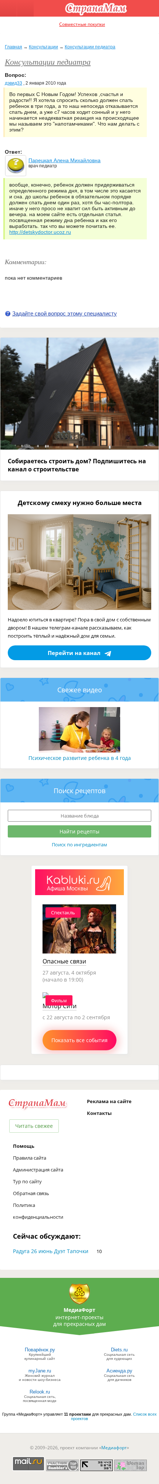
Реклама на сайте (109, 1101)
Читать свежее (34, 1125)
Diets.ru (119, 1349)
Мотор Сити (60, 1006)
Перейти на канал (74, 652)
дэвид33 (13, 83)
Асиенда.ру (119, 1371)
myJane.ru (39, 1371)
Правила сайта (29, 1157)
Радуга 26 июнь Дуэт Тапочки (50, 1251)
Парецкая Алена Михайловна (64, 160)
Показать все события (79, 1040)
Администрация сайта (38, 1169)
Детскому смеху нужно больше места (80, 502)
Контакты (99, 1113)
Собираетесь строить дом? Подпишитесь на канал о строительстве (77, 465)
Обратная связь (31, 1193)
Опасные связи (64, 961)
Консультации (43, 47)
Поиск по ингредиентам (79, 844)
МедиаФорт (79, 1309)
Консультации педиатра (90, 47)
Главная (13, 47)
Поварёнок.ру (40, 1349)
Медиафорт (114, 1447)
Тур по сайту (27, 1181)
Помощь (23, 1146)
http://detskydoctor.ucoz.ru (40, 232)
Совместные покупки (82, 24)
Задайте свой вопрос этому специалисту (64, 313)
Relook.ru (40, 1392)
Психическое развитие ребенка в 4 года (79, 757)
